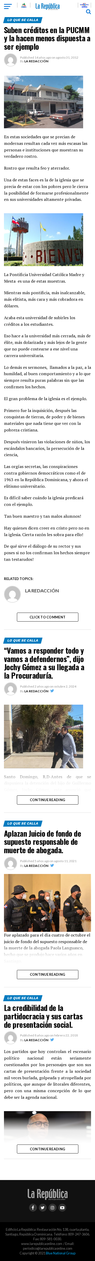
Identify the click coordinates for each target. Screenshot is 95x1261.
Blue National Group (60, 1253)
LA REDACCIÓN (36, 61)
